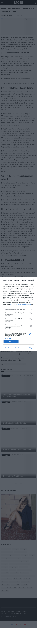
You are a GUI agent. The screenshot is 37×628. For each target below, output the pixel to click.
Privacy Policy (28, 348)
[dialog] (18, 314)
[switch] (30, 313)
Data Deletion (8, 348)
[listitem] (18, 310)
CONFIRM (11, 341)
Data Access (18, 348)
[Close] (33, 280)
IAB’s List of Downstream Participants (20, 304)
